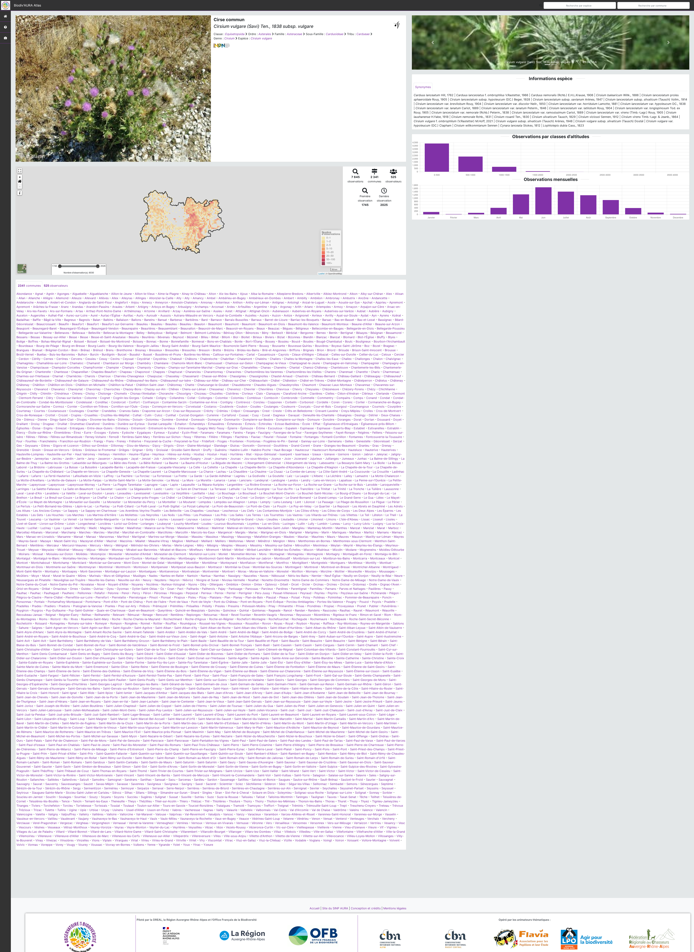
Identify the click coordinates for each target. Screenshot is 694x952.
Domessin (198, 419)
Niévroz (188, 580)
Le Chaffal (100, 497)
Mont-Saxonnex (91, 571)
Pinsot (153, 597)
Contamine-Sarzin (174, 402)
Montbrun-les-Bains (336, 558)
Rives (74, 619)
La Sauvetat (104, 489)
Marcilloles (165, 532)
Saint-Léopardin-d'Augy (50, 719)
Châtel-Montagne (339, 380)
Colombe (221, 398)
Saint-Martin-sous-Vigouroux (140, 727)
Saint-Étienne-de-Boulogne (169, 667)
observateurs (56, 285)
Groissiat (162, 450)
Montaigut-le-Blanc (46, 558)
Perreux (206, 593)
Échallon (180, 424)
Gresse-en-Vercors (56, 450)
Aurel (94, 315)
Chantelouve (339, 367)
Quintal (244, 610)
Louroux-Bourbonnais (229, 523)
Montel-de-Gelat (153, 562)
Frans (110, 441)
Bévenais (164, 337)
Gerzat (397, 441)
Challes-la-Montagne (298, 359)
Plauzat (271, 597)
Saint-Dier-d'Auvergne (100, 658)
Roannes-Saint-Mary (95, 619)
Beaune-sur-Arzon (387, 324)
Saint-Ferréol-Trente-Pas (155, 675)
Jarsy (91, 458)
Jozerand (300, 458)
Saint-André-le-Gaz (132, 636)
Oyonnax (123, 589)
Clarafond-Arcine (295, 393)
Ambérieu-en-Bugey (232, 298)
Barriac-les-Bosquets (305, 320)
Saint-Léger (387, 714)
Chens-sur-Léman (194, 389)
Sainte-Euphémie (67, 662)
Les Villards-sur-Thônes (322, 515)
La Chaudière (238, 471)
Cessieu (90, 359)
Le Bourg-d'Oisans (348, 493)
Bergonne (306, 333)
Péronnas (160, 593)
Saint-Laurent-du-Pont (242, 714)
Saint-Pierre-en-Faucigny (199, 749)
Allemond (62, 298)
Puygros (37, 610)
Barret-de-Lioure (276, 320)
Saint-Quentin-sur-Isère (146, 753)
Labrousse (55, 467)
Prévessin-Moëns (253, 606)
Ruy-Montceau (347, 623)
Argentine (260, 307)
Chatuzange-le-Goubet (213, 385)
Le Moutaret (187, 502)
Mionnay (117, 549)
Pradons (64, 606)
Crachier (93, 411)
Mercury (95, 545)
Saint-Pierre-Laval (260, 749)
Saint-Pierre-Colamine (257, 745)
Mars (19, 536)
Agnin (50, 294)
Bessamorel (394, 333)
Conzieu (259, 402)
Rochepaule (338, 619)
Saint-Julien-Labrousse (45, 710)
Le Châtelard (186, 497)
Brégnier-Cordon (57, 350)
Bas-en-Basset (344, 320)
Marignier (295, 532)
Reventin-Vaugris (265, 615)
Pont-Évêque (274, 602)
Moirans (24, 554)
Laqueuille (188, 484)
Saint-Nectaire (222, 736)
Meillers (220, 541)
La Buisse (71, 467)
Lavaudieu (124, 493)
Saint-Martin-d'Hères (256, 723)
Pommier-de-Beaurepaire (362, 597)
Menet (250, 541)
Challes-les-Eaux (327, 359)
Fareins (238, 432)
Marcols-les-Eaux (203, 532)
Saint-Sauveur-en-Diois (355, 762)
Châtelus (381, 380)
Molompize (98, 554)
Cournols (378, 406)
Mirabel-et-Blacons (173, 549)
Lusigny (378, 523)
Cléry (49, 398)
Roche (116, 619)
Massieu (197, 536)
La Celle (194, 467)
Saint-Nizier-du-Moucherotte (255, 736)
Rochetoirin (24, 623)
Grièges (124, 450)
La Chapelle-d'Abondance (286, 467)
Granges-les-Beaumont (340, 445)
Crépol (235, 411)
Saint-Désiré (144, 654)
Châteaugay (372, 376)
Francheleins (48, 441)
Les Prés (221, 515)
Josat (207, 458)
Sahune (24, 628)
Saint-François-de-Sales (246, 675)
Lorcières (104, 523)
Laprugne (151, 484)
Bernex (321, 333)
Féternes (200, 437)
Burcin (94, 354)
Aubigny (387, 311)
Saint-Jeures (393, 701)
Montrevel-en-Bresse (335, 567)
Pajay (222, 589)
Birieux (257, 337)
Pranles (110, 606)
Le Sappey (71, 510)
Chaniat (294, 367)
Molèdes (81, 554)
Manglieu (298, 528)
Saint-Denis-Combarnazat (49, 654)
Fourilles (31, 441)
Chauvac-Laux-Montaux (335, 385)
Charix (375, 372)
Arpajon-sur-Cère (372, 307)
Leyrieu (163, 519)
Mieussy (77, 549)
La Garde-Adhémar (218, 476)
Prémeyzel (160, 606)
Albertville (313, 294)
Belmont (186, 333)
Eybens (114, 432)
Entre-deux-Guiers (99, 428)
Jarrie (80, 458)
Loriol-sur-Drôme (126, 523)
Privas (300, 606)
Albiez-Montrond (334, 294)
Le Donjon (258, 497)
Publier (373, 606)
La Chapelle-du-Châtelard (45, 471)
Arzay (177, 311)
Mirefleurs (196, 549)
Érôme (260, 428)
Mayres (399, 536)
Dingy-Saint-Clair (62, 419)
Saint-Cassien (282, 645)
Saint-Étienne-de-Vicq (138, 671)
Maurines (318, 536)
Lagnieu (239, 476)
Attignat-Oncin (259, 311)
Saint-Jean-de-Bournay (379, 693)
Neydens (160, 580)
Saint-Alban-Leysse (352, 628)
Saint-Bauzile (290, 641)
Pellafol (100, 593)
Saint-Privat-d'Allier (63, 753)
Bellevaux (78, 333)
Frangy (98, 441)
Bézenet (192, 337)
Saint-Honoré (49, 693)
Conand (371, 398)
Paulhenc (68, 593)
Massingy (227, 536)
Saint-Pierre (231, 745)
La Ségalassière (140, 489)
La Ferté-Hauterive (57, 476)
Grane (317, 445)
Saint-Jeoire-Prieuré (368, 701)
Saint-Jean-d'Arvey (249, 693)
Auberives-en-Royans (306, 311)
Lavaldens (52, 493)
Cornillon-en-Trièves (94, 406)
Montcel (393, 558)
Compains (343, 398)
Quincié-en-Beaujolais (190, 610)
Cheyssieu (312, 389)
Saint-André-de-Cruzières (347, 632)
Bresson (204, 350)
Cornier (72, 406)
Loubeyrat (164, 523)
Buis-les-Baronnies (62, 354)
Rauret (358, 610)
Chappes (159, 372)
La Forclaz (143, 476)
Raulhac (345, 610)
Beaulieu (142, 324)
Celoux (386, 354)
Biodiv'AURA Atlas (27, 5)
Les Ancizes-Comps (47, 510)
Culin (148, 415)
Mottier (340, 571)
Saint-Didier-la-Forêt (379, 654)
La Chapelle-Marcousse (180, 471)
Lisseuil (378, 519)
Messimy (256, 545)
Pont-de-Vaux (178, 602)
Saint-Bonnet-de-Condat (56, 645)
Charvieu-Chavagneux (129, 376)
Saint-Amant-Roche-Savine (103, 632)
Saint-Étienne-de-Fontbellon (285, 667)
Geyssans (31, 445)
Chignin (21, 393)
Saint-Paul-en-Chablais (64, 745)
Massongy (244, 536)
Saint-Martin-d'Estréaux (222, 723)
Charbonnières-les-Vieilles (304, 372)
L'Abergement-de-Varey (300, 463)
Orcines (332, 584)
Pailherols (208, 589)
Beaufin (64, 324)
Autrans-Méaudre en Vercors (193, 315)
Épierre (232, 428)
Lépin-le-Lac (83, 506)
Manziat (368, 528)
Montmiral (106, 567)
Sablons (398, 623)
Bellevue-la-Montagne (118, 333)
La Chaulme (258, 471)
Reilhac (86, 615)
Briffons (294, 350)
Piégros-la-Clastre (28, 597)
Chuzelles (216, 393)
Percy (136, 593)
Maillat (119, 528)
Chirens (77, 393)
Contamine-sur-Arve (203, 402)
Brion (320, 350)
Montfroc (282, 562)
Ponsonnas (23, 602)
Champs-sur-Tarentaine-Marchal (190, 367)
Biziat (281, 337)
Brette (217, 350)
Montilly (371, 562)
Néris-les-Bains (298, 575)
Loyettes (253, 523)
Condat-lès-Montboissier (56, 402)
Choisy (90, 393)
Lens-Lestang (283, 502)
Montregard (293, 567)
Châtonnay (174, 385)
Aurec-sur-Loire (76, 315)
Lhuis (260, 519)
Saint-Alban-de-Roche (215, 628)
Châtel (275, 380)
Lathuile (234, 489)
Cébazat (322, 354)
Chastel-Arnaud (281, 376)
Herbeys (104, 454)
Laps (164, 484)
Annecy (147, 302)
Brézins (229, 350)
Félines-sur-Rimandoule (66, 437)
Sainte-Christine (373, 658)
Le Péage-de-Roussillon (353, 502)
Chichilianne (387, 389)
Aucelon (21, 315)
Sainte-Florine (134, 662)
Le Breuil (36, 497)
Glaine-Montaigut (199, 445)
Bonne (164, 341)
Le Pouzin (279, 506)
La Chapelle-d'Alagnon (322, 467)
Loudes (206, 523)
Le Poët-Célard (123, 506)
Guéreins (221, 450)
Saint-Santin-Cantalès (123, 762)
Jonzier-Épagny (190, 458)
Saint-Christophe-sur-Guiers (114, 649)
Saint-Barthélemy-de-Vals (93, 641)
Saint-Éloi (276, 662)
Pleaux (283, 597)
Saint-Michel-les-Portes (64, 736)
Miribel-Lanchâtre (259, 549)
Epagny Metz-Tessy (211, 428)
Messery (241, 545)
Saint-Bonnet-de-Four (91, 645)
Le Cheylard (206, 497)
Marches (85, 532)
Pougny (351, 602)
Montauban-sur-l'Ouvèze (125, 558)
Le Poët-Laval (146, 506)
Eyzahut (173, 432)
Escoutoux (275, 428)
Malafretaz (134, 528)
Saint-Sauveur (285, 762)
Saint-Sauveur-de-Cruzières (318, 762)
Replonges (193, 615)
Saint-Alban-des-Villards (250, 628)
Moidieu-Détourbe (391, 549)
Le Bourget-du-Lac (377, 493)
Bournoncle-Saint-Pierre (240, 346)
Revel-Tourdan (241, 615)
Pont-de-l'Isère (156, 602)
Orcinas (318, 584)
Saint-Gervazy (152, 688)
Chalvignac (393, 359)
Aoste (331, 302)
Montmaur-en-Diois (29, 567)
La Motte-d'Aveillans (30, 480)
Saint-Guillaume (199, 688)
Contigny (226, 402)
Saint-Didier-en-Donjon (313, 654)
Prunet (361, 606)
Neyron (174, 580)
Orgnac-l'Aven (389, 584)
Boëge (20, 341)
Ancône (363, 298)
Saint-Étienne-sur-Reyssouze (323, 671)
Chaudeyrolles (289, 385)
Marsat (78, 536)
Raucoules (330, 610)
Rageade (274, 610)
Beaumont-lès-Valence (303, 324)
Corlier (360, 402)
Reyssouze (303, 615)
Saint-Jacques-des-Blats (187, 693)
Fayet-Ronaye (345, 432)
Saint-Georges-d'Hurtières (69, 684)
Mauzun (357, 536)
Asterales (264, 34)
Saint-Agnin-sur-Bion (95, 628)
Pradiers (50, 606)
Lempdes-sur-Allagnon (229, 502)
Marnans (383, 532)
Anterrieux (223, 302)
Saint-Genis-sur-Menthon (175, 680)
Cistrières (232, 393)
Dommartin (232, 419)
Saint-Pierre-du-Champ (163, 749)
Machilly (80, 528)
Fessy (187, 437)
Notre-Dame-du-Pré (64, 584)
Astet (228, 311)
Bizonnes (294, 337)
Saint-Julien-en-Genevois (325, 706)
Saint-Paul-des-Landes (295, 740)
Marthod (123, 536)
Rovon (266, 623)
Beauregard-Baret (45, 328)
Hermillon (119, 454)
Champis (128, 367)
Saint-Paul (239, 740)
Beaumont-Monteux (335, 324)
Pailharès (193, 589)
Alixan (399, 294)
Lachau (221, 471)
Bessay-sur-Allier (54, 337)
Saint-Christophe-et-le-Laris (72, 649)
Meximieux (320, 545)
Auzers (264, 315)
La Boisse (394, 463)
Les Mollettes (128, 515)
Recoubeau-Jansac (29, 615)
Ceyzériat (143, 359)
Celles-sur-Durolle (343, 354)
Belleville (94, 333)
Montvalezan (191, 571)
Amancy (198, 298)
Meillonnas (236, 541)
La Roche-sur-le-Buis (349, 484)
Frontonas (253, 441)
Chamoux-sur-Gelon (239, 363)
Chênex (174, 389)
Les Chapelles (194, 510)
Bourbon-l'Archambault (389, 341)
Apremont (396, 302)
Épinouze (246, 428)
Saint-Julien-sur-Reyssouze (194, 710)
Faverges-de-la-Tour (288, 432)
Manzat (355, 528)
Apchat (367, 302)
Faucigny (264, 432)
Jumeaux (348, 458)
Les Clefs (247, 510)
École (306, 424)
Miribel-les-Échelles (287, 549)
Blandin (308, 337)
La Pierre (104, 484)
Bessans (21, 337)
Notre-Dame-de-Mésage (349, 580)
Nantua (206, 575)
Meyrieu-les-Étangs (369, 545)
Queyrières (165, 610)
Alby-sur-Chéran (372, 294)
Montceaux (377, 558)
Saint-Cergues (324, 645)
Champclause (39, 367)
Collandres (177, 398)
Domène (167, 419)
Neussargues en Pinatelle (33, 580)
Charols (90, 376)
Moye (35, 575)
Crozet (63, 415)
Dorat (357, 419)
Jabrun (368, 454)
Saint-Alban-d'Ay (185, 628)
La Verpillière (180, 493)
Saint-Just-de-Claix (389, 710)
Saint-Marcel (119, 719)
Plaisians (215, 597)
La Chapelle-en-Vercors (83, 471)
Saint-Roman (51, 762)
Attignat (240, 311)
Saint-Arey (308, 636)
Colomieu (237, 398)
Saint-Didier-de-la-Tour (279, 654)
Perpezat (192, 593)
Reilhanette (102, 615)
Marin (325, 532)
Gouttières (281, 445)
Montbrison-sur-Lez (306, 558)
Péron (147, 593)
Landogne (278, 480)
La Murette (203, 480)
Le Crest (242, 497)
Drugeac (48, 424)
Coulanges (271, 406)
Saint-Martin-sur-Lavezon (180, 727)
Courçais (304, 406)
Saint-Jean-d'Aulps (278, 693)
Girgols (169, 445)
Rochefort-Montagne (251, 619)
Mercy (108, 545)
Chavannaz (362, 385)
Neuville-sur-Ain (129, 580)
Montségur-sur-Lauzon (120, 571)
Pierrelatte (119, 597)
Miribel (226, 549)
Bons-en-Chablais (219, 341)
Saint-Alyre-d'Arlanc (30, 632)
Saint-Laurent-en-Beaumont (280, 714)
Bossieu (283, 341)
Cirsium (229, 38)
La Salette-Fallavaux (46, 489)
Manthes (341, 528)
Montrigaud (391, 567)
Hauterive (371, 450)
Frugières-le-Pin (274, 441)
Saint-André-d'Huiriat (382, 632)
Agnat (39, 294)
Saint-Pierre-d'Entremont (127, 749)
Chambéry (144, 363)
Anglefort (121, 302)
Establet (359, 428)
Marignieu (311, 532)
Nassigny (234, 575)
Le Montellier (167, 502)
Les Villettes (349, 515)
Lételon (377, 515)
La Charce (206, 471)
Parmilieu (316, 589)
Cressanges (251, 411)
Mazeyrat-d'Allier (91, 541)
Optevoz (271, 584)
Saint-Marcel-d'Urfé (181, 719)
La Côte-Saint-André (333, 471)
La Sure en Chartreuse (192, 489)
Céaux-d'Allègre (303, 354)
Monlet (223, 554)
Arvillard (164, 311)
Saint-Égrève (219, 662)
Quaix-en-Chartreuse (111, 610)
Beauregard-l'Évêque (74, 328)
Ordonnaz (359, 584)
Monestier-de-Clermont (170, 554)
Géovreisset (382, 441)
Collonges (205, 398)
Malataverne (185, 528)
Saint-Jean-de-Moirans (174, 697)
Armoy (338, 307)
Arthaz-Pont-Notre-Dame (103, 311)
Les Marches (75, 515)
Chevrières (265, 389)
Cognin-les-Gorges (126, 398)
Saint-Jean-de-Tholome (368, 697)
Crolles (368, 411)
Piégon (394, 593)
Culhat (137, 415)
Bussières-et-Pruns (168, 354)
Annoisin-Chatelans (184, 302)
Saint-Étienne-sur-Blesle (240, 671)
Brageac (389, 346)
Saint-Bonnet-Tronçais (237, 645)
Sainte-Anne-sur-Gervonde (290, 658)
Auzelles (250, 315)
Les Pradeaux (203, 515)
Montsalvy (52, 571)
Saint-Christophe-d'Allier (33, 649)
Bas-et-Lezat (366, 320)
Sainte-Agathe (238, 658)
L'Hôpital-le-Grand (240, 519)
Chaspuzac (154, 376)
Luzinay (45, 528)
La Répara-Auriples (211, 484)
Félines (30, 437)
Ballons (136, 320)
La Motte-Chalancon (385, 476)
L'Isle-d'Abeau (348, 519)
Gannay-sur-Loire (313, 441)
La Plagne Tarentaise (127, 484)
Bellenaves (62, 333)
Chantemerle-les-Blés (365, 367)
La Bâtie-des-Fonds (123, 463)
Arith (298, 307)
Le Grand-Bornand (298, 497)
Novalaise (87, 584)
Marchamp (68, 532)
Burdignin (108, 354)
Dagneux (279, 415)
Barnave (216, 320)
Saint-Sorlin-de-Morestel (197, 766)
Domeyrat (214, 419)
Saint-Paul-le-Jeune (96, 745)
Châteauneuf (392, 376)
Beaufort (78, 324)
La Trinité (339, 489)
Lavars (109, 493)
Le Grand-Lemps (325, 497)
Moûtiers (22, 575)
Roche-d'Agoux (195, 619)
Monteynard (228, 562)
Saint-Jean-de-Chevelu (32, 697)
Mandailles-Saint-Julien (273, 528)
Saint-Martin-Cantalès (331, 719)
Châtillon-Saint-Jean (150, 385)
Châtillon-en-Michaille (90, 385)
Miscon (308, 549)
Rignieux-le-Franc (345, 615)
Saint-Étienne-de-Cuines (246, 667)
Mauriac (303, 536)
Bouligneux (363, 341)
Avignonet (302, 315)
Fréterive (135, 441)
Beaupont (22, 328)
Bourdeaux (26, 346)
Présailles (192, 606)
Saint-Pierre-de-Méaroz (55, 749)
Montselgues (147, 571)
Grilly (149, 450)
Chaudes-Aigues (265, 385)
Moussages (387, 571)
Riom (387, 615)
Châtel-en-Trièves (312, 380)
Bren (74, 350)
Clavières (316, 393)
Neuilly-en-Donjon (356, 575)
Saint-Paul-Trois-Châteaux (202, 745)
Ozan (170, 589)
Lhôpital (219, 519)
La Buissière (89, 467)
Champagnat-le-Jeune (304, 363)
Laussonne (391, 489)
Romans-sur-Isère (80, 623)
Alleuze (77, 298)
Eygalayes (144, 432)
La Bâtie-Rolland (150, 463)
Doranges (344, 419)
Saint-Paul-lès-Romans (165, 745)
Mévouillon (302, 545)
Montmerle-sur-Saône (61, 567)
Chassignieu (238, 376)
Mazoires (126, 541)
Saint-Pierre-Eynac (232, 749)
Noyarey (137, 584)
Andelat (42, 302)
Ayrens (384, 315)
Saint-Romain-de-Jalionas (265, 758)
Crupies (76, 415)
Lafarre (23, 476)
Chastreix (302, 376)
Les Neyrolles (150, 515)
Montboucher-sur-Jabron (254, 558)
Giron (180, 445)
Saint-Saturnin (184, 762)
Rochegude (299, 619)
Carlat (251, 354)
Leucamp (35, 519)
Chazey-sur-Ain (155, 389)
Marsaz (91, 536)
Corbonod (307, 402)
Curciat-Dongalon (191, 415)
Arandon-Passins (97, 307)
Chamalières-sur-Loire (52, 363)
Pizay (203, 597)
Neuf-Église (332, 575)
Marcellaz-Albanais (29, 532)
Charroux (104, 376)
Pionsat (166, 597)
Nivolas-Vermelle (233, 580)
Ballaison (122, 320)
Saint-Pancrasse (178, 740)
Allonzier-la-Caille (161, 298)
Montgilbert (300, 562)
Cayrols (283, 354)
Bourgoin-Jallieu (148, 346)
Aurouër (151, 315)
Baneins (149, 320)
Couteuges (76, 411)
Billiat (215, 337)
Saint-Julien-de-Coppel (155, 706)
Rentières (177, 615)
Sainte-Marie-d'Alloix (379, 662)
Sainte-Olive (119, 667)
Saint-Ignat (69, 693)
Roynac (315, 623)
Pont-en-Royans (252, 602)
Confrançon (151, 402)
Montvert (228, 571)
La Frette (180, 476)
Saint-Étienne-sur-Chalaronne (280, 671)
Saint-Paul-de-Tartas (328, 740)
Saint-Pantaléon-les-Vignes (210, 740)
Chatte (189, 385)
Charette (362, 372)
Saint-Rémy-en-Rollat (82, 758)
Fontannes (356, 437)
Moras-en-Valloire (261, 571)
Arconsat (217, 307)
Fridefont (208, 441)
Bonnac (151, 341)
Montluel (385, 562)
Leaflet (321, 273)
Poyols (376, 602)
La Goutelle (276, 476)
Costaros (210, 406)
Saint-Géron (383, 684)
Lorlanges (147, 523)
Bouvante (278, 346)
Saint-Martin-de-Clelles (43, 723)
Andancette (379, 298)
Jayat (134, 458)
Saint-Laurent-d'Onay (209, 714)
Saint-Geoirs (275, 680)
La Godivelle (256, 476)
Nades (153, 575)
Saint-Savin (63, 766)
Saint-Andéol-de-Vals (192, 632)
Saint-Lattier (161, 714)
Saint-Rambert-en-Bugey (297, 753)
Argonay (286, 307)
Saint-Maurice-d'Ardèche (283, 727)
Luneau (335, 523)
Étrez (77, 432)
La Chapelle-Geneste (116, 471)
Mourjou (370, 571)
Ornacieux (60, 589)
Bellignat (171, 333)
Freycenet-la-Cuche (157, 441)
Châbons (191, 359)
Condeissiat (84, 402)
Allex (115, 298)
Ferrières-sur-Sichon (167, 437)
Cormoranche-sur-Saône (33, 406)
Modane (351, 549)
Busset (147, 354)
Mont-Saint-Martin (29, 571)
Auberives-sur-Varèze (339, 311)
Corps (145, 406)
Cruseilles (91, 415)
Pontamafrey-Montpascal (65, 602)
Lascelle (121, 489)
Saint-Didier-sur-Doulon (66, 658)
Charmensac (391, 372)
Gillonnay (117, 445)
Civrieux (247, 393)
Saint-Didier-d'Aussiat (171, 654)
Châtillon (39, 385)
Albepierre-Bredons (290, 294)
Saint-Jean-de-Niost (236, 697)
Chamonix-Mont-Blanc (187, 363)
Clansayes (273, 393)
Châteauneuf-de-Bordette (34, 380)
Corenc (348, 402)
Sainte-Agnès (260, 658)
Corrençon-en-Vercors (167, 406)
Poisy (306, 597)
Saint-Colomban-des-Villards (315, 649)
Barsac (326, 320)
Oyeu (110, 589)
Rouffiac (171, 623)
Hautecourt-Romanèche (328, 450)
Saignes (37, 628)
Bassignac (385, 320)
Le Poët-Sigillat (169, 506)
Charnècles (74, 376)
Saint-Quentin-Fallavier (111, 753)
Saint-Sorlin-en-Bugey (266, 766)
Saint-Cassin (303, 645)
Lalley (348, 476)
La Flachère (124, 476)
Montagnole (315, 554)
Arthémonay (132, 311)
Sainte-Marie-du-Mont (67, 667)
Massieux (212, 536)
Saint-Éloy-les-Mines (328, 662)
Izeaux (316, 454)
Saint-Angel (198, 636)
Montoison (141, 567)
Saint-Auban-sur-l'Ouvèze (336, 636)
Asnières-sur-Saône (197, 311)
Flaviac (256, 437)
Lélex (380, 497)
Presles (220, 606)
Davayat (294, 415)
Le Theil (390, 515)
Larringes (22, 489)
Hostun (212, 454)
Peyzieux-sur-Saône (354, 593)
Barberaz (176, 320)
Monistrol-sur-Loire (202, 554)
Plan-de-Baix (254, 597)
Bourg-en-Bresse (73, 346)
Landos (293, 480)
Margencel (225, 532)
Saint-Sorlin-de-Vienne (232, 766)
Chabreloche (208, 359)
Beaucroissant (46, 324)
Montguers (338, 562)
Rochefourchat (279, 619)
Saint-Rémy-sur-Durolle (116, 758)
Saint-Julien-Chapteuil (121, 706)
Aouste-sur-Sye (349, 302)
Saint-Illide (87, 693)
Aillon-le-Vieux (145, 294)
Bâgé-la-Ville (52, 320)
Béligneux (302, 328)
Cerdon (24, 359)
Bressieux (155, 350)
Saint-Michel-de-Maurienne (326, 732)
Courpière (394, 406)
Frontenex (237, 441)
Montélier (192, 562)
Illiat (249, 454)
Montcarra (360, 558)
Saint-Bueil (262, 645)
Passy (388, 589)
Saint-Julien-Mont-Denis (119, 710)
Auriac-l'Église (110, 315)
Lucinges (289, 523)
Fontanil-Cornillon (334, 437)
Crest (266, 411)
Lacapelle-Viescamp (172, 467)
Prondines (314, 606)
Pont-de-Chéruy (132, 602)
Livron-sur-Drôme (52, 523)
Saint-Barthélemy (61, 641)
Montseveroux (169, 571)
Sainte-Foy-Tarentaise (193, 662)
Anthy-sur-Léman (257, 302)
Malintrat (218, 528)
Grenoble (22, 450)
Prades (36, 606)
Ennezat (61, 428)
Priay (272, 606)
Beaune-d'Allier (362, 324)
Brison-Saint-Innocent (367, 350)
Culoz (158, 415)
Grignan (137, 450)
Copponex (275, 402)
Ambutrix (349, 298)
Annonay (207, 302)
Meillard (206, 541)
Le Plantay (102, 506)
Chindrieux (61, 393)
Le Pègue (378, 502)
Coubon (241, 406)
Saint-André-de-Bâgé (244, 632)
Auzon (276, 315)
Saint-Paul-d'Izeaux (32, 745)
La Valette (69, 493)
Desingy (360, 415)
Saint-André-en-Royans (32, 636)
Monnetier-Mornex (243, 554)
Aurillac (128, 315)
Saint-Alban (163, 628)
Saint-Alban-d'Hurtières (286, 628)
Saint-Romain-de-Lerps (302, 758)
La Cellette (210, 467)
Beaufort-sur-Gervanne (117, 324)
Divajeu (82, 419)
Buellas (41, 354)
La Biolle (379, 463)
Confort (134, 402)
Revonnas (286, 615)
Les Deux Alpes (363, 510)
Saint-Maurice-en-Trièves (94, 732)
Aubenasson (280, 311)
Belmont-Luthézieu (207, 333)
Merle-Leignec (184, 545)
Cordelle (322, 402)
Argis (273, 307)
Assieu (217, 311)
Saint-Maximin (194, 732)
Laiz (289, 476)
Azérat (396, 315)
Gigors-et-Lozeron (66, 445)
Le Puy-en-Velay (300, 506)
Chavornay (93, 389)
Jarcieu (57, 458)
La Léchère (333, 476)
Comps (358, 398)
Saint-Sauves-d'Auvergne (256, 762)
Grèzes (77, 450)
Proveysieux (345, 606)
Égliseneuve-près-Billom (377, 424)
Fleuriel (268, 437)
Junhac (362, 458)
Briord (331, 350)
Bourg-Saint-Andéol (175, 346)
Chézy (371, 389)
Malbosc (203, 528)
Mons (263, 554)
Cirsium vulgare (261, 38)
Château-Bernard (323, 376)
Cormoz (58, 406)
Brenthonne (124, 350)
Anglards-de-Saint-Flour (95, 302)
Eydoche (128, 432)
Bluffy (381, 337)
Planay (237, 597)
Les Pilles (184, 515)
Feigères (363, 432)
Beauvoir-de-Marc (210, 328)
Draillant (22, 424)
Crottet (50, 415)
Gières (45, 445)
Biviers (269, 337)
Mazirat (111, 541)
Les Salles (236, 515)
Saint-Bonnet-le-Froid (165, 645)
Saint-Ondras (380, 736)
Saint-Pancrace (153, 740)
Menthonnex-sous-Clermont (352, 541)
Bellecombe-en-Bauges (328, 328)
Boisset (79, 341)
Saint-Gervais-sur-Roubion (121, 688)
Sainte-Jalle (240, 662)
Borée (239, 341)
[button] (19, 181)
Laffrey (109, 476)
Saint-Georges (297, 680)
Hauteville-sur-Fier (59, 454)
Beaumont (215, 324)
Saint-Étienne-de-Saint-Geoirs (364, 667)
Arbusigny (185, 307)
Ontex (258, 584)
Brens (109, 350)
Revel (224, 615)
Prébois (144, 606)
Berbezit (277, 333)
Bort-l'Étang (254, 341)
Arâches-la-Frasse (45, 307)
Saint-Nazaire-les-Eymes (193, 736)
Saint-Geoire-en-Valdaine (247, 680)
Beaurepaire (130, 328)
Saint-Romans (72, 762)
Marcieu (99, 532)
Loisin (71, 523)
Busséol (135, 354)
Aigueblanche (99, 294)
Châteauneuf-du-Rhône (107, 380)
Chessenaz (216, 389)
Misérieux (322, 549)
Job (156, 458)
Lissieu (390, 519)
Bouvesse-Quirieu (300, 346)
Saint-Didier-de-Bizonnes (206, 654)
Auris (139, 315)
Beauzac (274, 328)
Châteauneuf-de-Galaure (72, 380)
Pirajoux (179, 597)
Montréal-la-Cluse (237, 567)
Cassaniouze (266, 354)
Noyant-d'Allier (118, 584)
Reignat (51, 615)
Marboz (393, 528)
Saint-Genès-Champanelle (372, 675)
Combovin (271, 398)
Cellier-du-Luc (368, 354)
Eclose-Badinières (287, 424)
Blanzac (321, 337)
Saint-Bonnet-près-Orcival (201, 645)
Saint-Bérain (378, 641)
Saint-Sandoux (95, 762)
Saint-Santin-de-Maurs (156, 762)
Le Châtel (168, 497)
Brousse (390, 350)
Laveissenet (142, 493)
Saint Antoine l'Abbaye (246, 636)
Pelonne (113, 593)
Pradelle (389, 602)
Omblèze (232, 584)
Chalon (378, 359)
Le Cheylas (225, 497)
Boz (367, 346)
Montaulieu (167, 558)
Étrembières (62, 432)
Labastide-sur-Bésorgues (89, 463)
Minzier (104, 549)
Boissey (138, 341)
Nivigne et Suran (207, 580)
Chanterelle (43, 372)
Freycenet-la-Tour (186, 441)
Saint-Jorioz (24, 706)
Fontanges (312, 437)
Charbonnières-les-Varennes (263, 372)
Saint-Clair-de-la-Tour (151, 649)
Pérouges (176, 593)
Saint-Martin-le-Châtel (31, 727)
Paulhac (21, 593)
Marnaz (397, 532)
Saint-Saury (228, 762)
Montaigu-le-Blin (386, 554)
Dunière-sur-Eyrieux (131, 424)
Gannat (293, 441)
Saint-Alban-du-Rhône (320, 628)
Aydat (365, 315)
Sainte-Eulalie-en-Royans (36, 662)
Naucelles (250, 575)
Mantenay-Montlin (320, 528)
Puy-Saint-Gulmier (81, 610)
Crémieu (222, 411)
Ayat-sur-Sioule (347, 315)
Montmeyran (87, 567)
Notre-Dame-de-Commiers (310, 580)
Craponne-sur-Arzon (156, 411)
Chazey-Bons (132, 389)
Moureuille (355, 571)
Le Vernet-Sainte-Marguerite (99, 519)
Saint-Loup (77, 719)
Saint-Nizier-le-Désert (330, 736)
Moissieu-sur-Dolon (59, 554)
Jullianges (332, 458)
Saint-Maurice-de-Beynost (321, 727)
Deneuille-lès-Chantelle (318, 415)
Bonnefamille (180, 341)
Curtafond (229, 415)
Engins (48, 428)
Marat (381, 528)
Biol (235, 337)
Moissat (38, 554)
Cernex (48, 359)
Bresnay (140, 350)
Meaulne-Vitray (158, 541)
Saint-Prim (40, 753)
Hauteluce (355, 450)
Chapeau (126, 372)
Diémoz (29, 419)
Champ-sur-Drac (226, 367)
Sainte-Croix (395, 658)
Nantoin (192, 575)
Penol (125, 593)
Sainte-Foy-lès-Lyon (161, 662)
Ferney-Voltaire (95, 437)
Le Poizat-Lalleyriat (196, 506)
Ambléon (316, 298)
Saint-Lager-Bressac (136, 714)
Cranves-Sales (129, 411)
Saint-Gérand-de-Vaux (176, 684)
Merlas (166, 545)
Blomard (349, 337)
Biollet (245, 337)
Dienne (42, 419)
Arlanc (308, 307)
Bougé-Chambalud (329, 341)
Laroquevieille (389, 484)
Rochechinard (172, 619)
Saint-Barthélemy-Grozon (131, 641)
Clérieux (367, 393)
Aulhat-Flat (55, 315)
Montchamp (61, 562)
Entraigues (77, 428)
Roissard (41, 623)
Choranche (166, 393)
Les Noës (168, 515)
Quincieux (229, 610)
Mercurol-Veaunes (74, 545)
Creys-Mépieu (350, 411)
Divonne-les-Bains (102, 419)
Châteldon (290, 380)
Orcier (306, 584)
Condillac (101, 402)
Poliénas (319, 597)
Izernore (343, 454)
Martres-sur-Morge (161, 536)
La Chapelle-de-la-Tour (357, 467)
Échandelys (197, 424)
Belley (140, 333)
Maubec (289, 536)
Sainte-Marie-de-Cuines (32, 667)
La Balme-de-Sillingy (384, 458)
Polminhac (335, 597)
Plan (227, 597)
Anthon (238, 302)
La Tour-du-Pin (283, 489)
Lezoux (206, 519)
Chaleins (261, 359)
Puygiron (22, 610)
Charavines (233, 372)
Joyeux (276, 458)
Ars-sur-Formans (61, 311)
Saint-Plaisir (284, 749)
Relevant (119, 615)
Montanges (98, 558)
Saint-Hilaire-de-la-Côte (341, 688)
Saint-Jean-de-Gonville (67, 697)
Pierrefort (102, 597)
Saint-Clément (245, 649)
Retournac (211, 615)
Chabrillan (227, 359)
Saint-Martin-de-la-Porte (153, 723)
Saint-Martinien (386, 723)
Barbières (191, 320)
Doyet (397, 419)
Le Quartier (322, 506)
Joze (287, 458)
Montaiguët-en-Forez (357, 554)
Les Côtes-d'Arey (307, 510)
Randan (300, 610)
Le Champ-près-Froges (143, 497)
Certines (62, 359)
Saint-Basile (198, 641)
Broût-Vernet (25, 354)
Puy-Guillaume (56, 610)
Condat (385, 398)
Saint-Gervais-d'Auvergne (47, 688)
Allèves (104, 298)
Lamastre (361, 476)
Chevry (297, 389)
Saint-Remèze (327, 753)
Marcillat (113, 532)
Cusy (255, 415)
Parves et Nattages (352, 589)
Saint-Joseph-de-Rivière (53, 706)
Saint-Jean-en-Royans (85, 701)
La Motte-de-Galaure (61, 480)
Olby (203, 584)
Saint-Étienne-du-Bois (172, 671)
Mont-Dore (131, 562)
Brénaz (85, 350)
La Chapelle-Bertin (253, 467)
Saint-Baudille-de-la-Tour (227, 641)
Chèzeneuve (330, 389)
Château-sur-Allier (206, 380)
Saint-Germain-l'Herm (281, 684)
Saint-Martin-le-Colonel (66, 727)
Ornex (74, 589)
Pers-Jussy (262, 593)
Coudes (255, 406)
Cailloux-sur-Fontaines (228, 354)
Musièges (139, 575)
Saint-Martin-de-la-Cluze (116, 723)
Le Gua (368, 497)
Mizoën (337, 549)
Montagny (333, 554)
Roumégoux (188, 623)
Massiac (183, 536)
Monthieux (355, 562)
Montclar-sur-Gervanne (105, 562)
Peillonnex (84, 593)
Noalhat (253, 580)
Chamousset (213, 363)
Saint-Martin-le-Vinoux (101, 727)
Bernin (333, 333)
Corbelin (291, 402)
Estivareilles (376, 428)
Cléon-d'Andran (348, 393)
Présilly (207, 606)
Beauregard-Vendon (105, 328)
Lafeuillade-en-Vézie (87, 476)
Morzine (326, 571)
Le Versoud (129, 519)
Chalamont (244, 359)
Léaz (211, 493)
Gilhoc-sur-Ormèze (95, 445)
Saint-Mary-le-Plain (249, 727)
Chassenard (191, 376)
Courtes (39, 411)
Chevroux (282, 389)
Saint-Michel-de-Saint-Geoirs (368, 732)
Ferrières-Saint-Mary (136, 437)
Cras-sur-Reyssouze (187, 411)
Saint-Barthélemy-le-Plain (169, 641)
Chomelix (120, 393)
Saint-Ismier (124, 693)
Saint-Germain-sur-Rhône (354, 684)
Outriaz (99, 589)
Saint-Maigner (97, 719)
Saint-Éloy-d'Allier (298, 662)
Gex (19, 445)
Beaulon (199, 324)
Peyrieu (319, 593)
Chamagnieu (24, 363)
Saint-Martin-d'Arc (361, 719)
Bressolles (172, 350)
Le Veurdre (147, 519)
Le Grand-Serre (350, 497)
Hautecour (302, 450)
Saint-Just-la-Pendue (30, 714)
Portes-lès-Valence (330, 602)
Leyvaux (192, 519)
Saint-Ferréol (91, 675)
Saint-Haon (220, 688)
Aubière (374, 311)
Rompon (116, 623)
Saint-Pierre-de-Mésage (90, 749)
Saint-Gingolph (175, 688)
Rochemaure (318, 619)
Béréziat (291, 333)
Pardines (282, 589)
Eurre (87, 432)
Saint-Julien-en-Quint (360, 706)
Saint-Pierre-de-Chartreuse (365, 745)
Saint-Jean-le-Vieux (210, 701)
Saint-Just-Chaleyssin (329, 710)
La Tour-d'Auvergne (256, 489)
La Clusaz (276, 471)
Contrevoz (243, 402)
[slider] (60, 266)
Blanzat (335, 337)
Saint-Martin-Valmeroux (217, 727)
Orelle (373, 584)
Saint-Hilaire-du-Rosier (377, 688)
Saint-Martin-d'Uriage (322, 723)
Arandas (77, 307)
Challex (347, 359)
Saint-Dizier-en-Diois (151, 658)
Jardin (69, 458)
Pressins (233, 606)
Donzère (328, 419)
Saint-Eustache (26, 675)
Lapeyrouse (38, 484)
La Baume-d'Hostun (194, 463)
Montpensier (159, 567)
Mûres (82, 575)
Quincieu (214, 610)
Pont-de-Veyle (201, 602)
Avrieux (317, 315)
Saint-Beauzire (312, 641)
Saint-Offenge (358, 736)
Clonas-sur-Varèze (68, 398)
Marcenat (52, 532)
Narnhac (219, 575)
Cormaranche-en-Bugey (384, 402)
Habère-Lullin (239, 450)
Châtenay (396, 380)
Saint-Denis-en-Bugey (85, 654)
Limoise (302, 519)
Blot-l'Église (366, 337)
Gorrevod (264, 445)
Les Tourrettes (274, 515)
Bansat (162, 320)
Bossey (270, 341)
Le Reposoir (341, 506)
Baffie (37, 320)
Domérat (182, 419)
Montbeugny (187, 558)
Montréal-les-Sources (267, 567)
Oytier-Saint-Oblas (144, 589)
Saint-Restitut (144, 758)
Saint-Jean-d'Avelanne (309, 693)
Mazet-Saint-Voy (65, 541)
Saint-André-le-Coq (102, 636)
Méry (200, 545)
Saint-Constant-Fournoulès (357, 649)
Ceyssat (128, 359)
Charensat (346, 372)
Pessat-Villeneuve (285, 593)
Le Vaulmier (52, 519)
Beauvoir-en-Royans (240, 328)
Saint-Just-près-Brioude (64, 714)
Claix (259, 393)
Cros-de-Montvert (388, 411)
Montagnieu (296, 554)
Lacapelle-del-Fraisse (140, 467)
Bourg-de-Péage (47, 346)
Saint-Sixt (140, 766)
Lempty (265, 502)
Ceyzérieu (160, 359)
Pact (180, 589)
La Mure (187, 480)
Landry (305, 480)
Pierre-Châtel (53, 597)
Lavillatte (198, 493)
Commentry (325, 398)
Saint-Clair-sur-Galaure (216, 649)
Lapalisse (345, 480)
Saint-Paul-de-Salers (263, 740)
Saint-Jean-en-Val (116, 701)
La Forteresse (162, 476)
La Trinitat (323, 489)
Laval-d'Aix (34, 493)
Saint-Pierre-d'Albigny (290, 745)
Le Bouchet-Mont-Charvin (277, 493)
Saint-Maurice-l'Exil (127, 732)
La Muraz (173, 480)
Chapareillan (79, 372)
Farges (250, 432)
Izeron (356, 454)
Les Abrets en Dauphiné (368, 506)
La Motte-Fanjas (90, 480)
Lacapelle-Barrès (111, 467)
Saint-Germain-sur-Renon (316, 684)
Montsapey (69, 571)
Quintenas (258, 610)
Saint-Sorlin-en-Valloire (300, 766)
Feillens (377, 432)
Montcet (22, 562)
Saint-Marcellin (281, 719)
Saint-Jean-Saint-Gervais (244, 701)
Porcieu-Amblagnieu (300, 602)
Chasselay (172, 376)
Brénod (98, 350)
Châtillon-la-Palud (120, 385)
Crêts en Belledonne (298, 411)
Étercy (20, 432)
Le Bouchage (226, 493)
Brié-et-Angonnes (274, 350)
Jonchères (169, 458)
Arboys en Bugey (163, 307)
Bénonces (252, 333)
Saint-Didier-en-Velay (347, 654)
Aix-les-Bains (228, 294)
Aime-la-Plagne (168, 294)
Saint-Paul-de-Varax (359, 740)
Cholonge (104, 393)
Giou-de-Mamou (138, 445)
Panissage (235, 589)
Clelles (329, 393)
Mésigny (212, 545)
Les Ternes (253, 515)
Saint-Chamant (367, 645)
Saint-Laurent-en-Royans (319, 714)
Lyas (57, 528)
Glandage (220, 445)
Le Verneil (70, 519)
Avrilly (329, 315)
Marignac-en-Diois (273, 532)
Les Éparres (385, 510)
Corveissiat (193, 406)
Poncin (386, 597)
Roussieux (235, 623)
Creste (277, 411)
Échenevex (234, 424)
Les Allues (23, 510)
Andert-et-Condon (63, 302)
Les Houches (55, 515)
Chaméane (161, 363)
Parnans (330, 589)
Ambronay (332, 298)
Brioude (344, 350)
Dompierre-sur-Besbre (258, 419)
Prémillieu (176, 606)
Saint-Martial (304, 719)
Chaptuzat (175, 372)
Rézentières (322, 615)
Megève (177, 541)
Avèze (288, 315)
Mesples (227, 545)
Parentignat (299, 589)
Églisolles (22, 428)
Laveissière (161, 493)
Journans (221, 458)
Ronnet (145, 623)
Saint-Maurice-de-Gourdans (361, 727)
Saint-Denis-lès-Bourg (118, 654)
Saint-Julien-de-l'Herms (190, 706)
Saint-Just (287, 710)
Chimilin (45, 393)
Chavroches (112, 389)
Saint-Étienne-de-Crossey (209, 667)
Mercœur (53, 545)
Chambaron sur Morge (118, 363)
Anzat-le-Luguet (313, 302)
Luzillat (32, 528)
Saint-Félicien (71, 675)
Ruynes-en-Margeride (375, 623)
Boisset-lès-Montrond (115, 341)
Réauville (388, 610)
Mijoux (91, 549)
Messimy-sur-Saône (278, 545)
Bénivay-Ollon (233, 333)
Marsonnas (106, 536)
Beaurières (148, 328)
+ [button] (20, 177)
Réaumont (372, 610)
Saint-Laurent (182, 714)
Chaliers (275, 359)
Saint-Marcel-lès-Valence (251, 719)
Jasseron (104, 458)
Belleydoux (155, 333)
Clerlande (382, 393)
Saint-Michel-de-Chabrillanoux (284, 732)
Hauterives (388, 450)
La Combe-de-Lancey (301, 471)
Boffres (33, 341)
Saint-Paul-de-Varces (390, 740)
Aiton (212, 294)
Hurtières (236, 454)
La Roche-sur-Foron (287, 484)
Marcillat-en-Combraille (138, 532)
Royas (278, 623)
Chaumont (309, 385)
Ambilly (302, 298)
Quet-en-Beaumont (141, 610)
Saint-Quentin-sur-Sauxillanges (186, 753)
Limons (331, 519)
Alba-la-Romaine (262, 294)
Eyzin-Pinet (190, 432)
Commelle (307, 398)
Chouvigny (184, 393)
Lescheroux (230, 510)
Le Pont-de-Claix (258, 506)
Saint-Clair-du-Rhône (183, 649)
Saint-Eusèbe (391, 671)
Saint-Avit (23, 641)
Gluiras (234, 445)
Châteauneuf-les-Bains (142, 380)
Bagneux (70, 320)
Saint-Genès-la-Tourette (62, 680)
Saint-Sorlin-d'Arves (163, 766)
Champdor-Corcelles (66, 367)
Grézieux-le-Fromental (100, 450)
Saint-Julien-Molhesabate (82, 710)
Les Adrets (395, 506)
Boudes (308, 341)
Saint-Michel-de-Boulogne (242, 732)
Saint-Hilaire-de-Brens (307, 688)
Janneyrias (41, 458)
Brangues (22, 350)
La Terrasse (218, 489)
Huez (223, 454)
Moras (242, 571)
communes (29, 285)
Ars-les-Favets (37, 311)
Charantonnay (213, 372)
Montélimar (209, 562)
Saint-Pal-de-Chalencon (61, 740)
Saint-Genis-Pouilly (142, 680)
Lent (298, 502)
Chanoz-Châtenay (315, 367)
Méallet (140, 541)
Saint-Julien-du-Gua (259, 706)
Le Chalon (117, 497)
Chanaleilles (249, 367)
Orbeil (284, 584)
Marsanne (64, 536)
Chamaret (93, 363)
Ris (66, 619)
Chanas (266, 367)
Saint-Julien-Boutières (88, 706)
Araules (117, 307)
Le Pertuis (23, 506)
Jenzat (146, 458)
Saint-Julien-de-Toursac (226, 706)
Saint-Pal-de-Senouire (125, 740)
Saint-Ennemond (96, 667)
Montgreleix (319, 562)
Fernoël (114, 437)
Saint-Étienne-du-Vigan (205, 671)
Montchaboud (40, 562)
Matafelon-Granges (267, 536)
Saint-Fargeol (49, 675)
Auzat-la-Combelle (229, 315)
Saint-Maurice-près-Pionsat (162, 732)
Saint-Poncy (303, 749)
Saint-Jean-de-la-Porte (102, 697)
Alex (389, 294)
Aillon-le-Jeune (121, 294)
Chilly (33, 393)
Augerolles (38, 315)
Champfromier (93, 367)
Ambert (289, 298)
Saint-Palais (34, 740)
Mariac (253, 532)
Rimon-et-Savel (370, 615)
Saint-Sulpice (328, 766)
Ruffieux (328, 623)
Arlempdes (323, 307)
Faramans (207, 432)
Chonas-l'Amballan (143, 393)
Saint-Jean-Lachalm (144, 701)
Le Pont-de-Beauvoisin (227, 506)
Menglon (279, 541)
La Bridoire (37, 467)
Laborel (21, 467)
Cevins (115, 359)
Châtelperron (363, 380)
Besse (73, 337)
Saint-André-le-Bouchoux (69, 636)
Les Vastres (295, 515)
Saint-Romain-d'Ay (232, 758)
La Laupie (302, 476)
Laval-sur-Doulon (90, 493)
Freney (121, 441)
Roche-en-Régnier (221, 619)
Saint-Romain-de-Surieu (337, 758)
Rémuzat (134, 615)
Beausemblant (167, 328)
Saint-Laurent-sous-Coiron (357, 714)
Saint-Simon (122, 766)
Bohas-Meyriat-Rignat (56, 341)
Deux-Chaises (390, 415)
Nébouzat (278, 575)
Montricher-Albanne (366, 567)
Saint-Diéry (126, 658)
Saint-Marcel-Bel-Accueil (148, 719)
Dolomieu (152, 419)
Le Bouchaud (247, 493)
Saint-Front (313, 675)
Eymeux (159, 432)
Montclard (79, 562)
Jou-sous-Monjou (256, 458)
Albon (353, 294)
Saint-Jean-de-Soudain (333, 697)
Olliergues (216, 584)
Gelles (349, 441)
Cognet (105, 398)
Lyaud (67, 528)
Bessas (35, 337)
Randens (314, 610)
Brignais (308, 350)
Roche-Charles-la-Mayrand (141, 619)
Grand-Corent (300, 445)
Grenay (386, 445)
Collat (191, 398)
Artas (79, 311)
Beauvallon (188, 328)
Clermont (398, 393)
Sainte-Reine (139, 667)
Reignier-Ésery (69, 615)
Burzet (122, 354)
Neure (398, 575)
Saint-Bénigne (357, 641)
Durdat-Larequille (160, 424)
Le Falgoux (275, 497)
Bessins (134, 337)
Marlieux (355, 532)
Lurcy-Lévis (362, 523)
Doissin (138, 419)
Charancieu (193, 372)
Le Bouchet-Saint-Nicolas (315, 493)
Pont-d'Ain (111, 602)
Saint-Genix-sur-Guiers (211, 680)
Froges (222, 441)
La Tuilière (374, 489)
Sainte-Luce (353, 662)
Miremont (212, 549)
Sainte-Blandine (322, 658)
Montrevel (311, 567)
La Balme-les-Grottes (54, 463)
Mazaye (45, 541)
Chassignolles (258, 376)
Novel (101, 584)
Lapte (174, 484)
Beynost (178, 337)
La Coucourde (360, 471)
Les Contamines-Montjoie (274, 510)
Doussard (383, 419)
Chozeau (200, 393)
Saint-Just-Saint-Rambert (101, 714)
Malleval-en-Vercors (240, 528)
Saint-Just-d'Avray (360, 710)
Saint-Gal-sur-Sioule (338, 675)
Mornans (312, 571)
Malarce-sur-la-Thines (159, 528)
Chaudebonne (241, 385)
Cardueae (363, 34)
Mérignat (122, 545)
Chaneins (280, 367)
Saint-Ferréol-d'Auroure (120, 675)
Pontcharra (92, 602)
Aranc (65, 307)
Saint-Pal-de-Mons (93, 740)
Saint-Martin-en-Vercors (356, 723)
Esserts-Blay (342, 428)
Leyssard (177, 519)
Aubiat (361, 311)
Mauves (343, 536)
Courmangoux (359, 406)
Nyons (192, 584)
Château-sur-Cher (234, 380)
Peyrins (333, 593)
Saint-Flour (201, 675)
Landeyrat (261, 480)
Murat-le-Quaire (64, 575)
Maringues (339, 532)
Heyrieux (158, 454)
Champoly (144, 367)
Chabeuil (176, 359)
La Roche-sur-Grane (317, 484)
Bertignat (346, 333)
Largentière (235, 484)
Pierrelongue (137, 597)
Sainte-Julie (259, 662)
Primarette (286, 606)
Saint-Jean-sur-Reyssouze (283, 701)
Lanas (232, 480)
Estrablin (393, 428)
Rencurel (162, 615)
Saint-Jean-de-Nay (206, 697)
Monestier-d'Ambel (138, 554)
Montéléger (175, 562)
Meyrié (348, 545)
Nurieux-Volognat (173, 584)
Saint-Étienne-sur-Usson (362, 671)
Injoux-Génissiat (266, 454)
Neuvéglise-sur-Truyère (69, 580)
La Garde (196, 476)
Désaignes (344, 415)
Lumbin (322, 523)
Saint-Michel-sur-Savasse (100, 736)
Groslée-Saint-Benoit (185, 450)
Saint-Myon (129, 736)
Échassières (216, 424)
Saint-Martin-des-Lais (188, 723)
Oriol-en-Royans (27, 589)
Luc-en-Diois (271, 523)
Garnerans (335, 441)
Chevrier (249, 389)
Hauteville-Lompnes (30, 454)
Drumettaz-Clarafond (85, 424)
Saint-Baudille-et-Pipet (262, 641)
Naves (264, 575)
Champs (159, 367)
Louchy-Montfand (186, 523)
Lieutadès (287, 519)
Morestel (283, 571)
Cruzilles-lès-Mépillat (115, 415)
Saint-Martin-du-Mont (289, 723)
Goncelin (248, 445)
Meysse (33, 549)
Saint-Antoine (218, 636)
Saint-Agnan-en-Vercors (61, 628)
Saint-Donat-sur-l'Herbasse (206, 658)
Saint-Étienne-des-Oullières (101, 671)
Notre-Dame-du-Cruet (31, 584)
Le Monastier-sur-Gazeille (82, 502)
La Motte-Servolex (151, 480)
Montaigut (23, 558)
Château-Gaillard (349, 376)
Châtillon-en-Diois (60, 385)
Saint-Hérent (240, 688)
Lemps (252, 502)
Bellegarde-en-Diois (360, 328)
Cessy (103, 359)
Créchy (208, 411)
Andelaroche (25, 302)
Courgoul (340, 406)
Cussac (244, 415)
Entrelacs (121, 428)
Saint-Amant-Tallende (139, 632)
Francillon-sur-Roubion (75, 441)
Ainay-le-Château (194, 294)
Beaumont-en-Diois (272, 324)
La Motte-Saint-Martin (119, 480)
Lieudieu (272, 519)
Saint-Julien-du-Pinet (290, 706)
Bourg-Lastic (97, 346)
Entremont (138, 428)
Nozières (152, 584)
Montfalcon (248, 562)
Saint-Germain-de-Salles (247, 684)
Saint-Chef (388, 645)
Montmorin (123, 567)
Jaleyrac (382, 454)
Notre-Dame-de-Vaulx (384, 580)
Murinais (95, 575)
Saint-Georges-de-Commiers (330, 680)
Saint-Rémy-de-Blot (353, 753)
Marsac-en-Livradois (40, 536)
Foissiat (282, 437)
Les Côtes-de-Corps (336, 510)
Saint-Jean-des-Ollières (298, 697)
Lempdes (205, 502)
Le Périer (394, 502)
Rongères (131, 623)
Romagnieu (57, 623)
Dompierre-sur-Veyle (290, 419)
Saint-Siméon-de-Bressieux (92, 766)
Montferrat (266, 562)
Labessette (326, 463)
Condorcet (118, 402)
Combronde (289, 398)
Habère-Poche (261, 450)
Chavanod (41, 389)
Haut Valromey (85, 454)
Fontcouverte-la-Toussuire (384, 437)
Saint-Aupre (365, 636)
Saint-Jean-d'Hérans (53, 701)
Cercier (399, 354)
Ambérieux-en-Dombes (265, 298)
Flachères (241, 437)
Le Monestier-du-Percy (139, 502)
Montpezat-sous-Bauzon (188, 567)
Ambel (211, 298)
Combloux (254, 398)
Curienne (213, 415)
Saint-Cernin (345, 645)
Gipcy (156, 445)
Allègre (48, 298)
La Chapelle (229, 467)
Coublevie (226, 406)
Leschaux (213, 510)
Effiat (316, 424)
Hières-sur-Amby (179, 454)
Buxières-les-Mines (197, 354)
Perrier (231, 593)
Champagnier (370, 363)
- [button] (20, 186)
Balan (96, 320)
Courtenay (23, 411)
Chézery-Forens (353, 389)
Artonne (149, 311)
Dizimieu (124, 419)
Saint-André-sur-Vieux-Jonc (168, 636)
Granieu (364, 445)
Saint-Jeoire (343, 701)
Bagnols (84, 320)
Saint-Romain (166, 758)
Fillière (213, 437)
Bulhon (82, 354)
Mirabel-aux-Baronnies (141, 549)
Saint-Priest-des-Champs (367, 749)
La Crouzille (381, 471)
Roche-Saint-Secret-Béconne (369, 619)
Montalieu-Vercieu (75, 558)
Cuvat (266, 415)
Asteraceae (294, 34)
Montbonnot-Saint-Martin (216, 558)
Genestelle (363, 441)
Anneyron (161, 302)
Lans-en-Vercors (325, 480)
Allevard (90, 298)
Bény (265, 333)
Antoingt (293, 302)
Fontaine (295, 437)
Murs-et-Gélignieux (117, 575)
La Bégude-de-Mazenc (226, 463)
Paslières (375, 589)
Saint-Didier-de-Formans (243, 654)
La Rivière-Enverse (258, 484)
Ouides (86, 589)
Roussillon (252, 623)
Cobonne (90, 398)
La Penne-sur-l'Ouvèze (370, 480)
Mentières (37, 545)
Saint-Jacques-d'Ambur (151, 693)
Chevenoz (234, 389)
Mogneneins (368, 549)
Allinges (140, 298)
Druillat (62, 424)
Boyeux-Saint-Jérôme (346, 346)
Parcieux (267, 589)
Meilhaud (192, 541)
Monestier (115, 554)
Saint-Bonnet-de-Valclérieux (128, 645)
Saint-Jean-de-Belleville (344, 693)
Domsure (313, 419)
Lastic (158, 489)
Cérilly (36, 359)
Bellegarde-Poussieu (391, 328)
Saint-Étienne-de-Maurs (324, 667)
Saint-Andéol (166, 632)
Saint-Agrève (143, 628)
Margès (240, 532)
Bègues (288, 328)
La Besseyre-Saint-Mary (353, 463)
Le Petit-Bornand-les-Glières (52, 506)
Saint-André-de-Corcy (311, 632)
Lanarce (219, 480)
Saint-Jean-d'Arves (220, 693)
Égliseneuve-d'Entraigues (341, 424)
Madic (93, 528)
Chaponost (142, 372)
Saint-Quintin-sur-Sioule (226, 753)
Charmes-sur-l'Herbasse (32, 376)
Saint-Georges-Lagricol (106, 684)
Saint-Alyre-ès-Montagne (64, 632)
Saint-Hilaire (260, 688)
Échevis (250, 424)
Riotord (55, 619)
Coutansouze (57, 411)
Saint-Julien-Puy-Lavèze (155, 710)
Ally (178, 298)
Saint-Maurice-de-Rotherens (54, 732)
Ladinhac (398, 471)
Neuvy (147, 580)
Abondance (24, 294)
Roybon (301, 623)
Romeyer (101, 623)
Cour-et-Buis (322, 406)
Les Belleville (172, 510)
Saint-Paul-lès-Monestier (130, 745)
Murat (46, 575)
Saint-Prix (86, 753)
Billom (226, 337)
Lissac (365, 519)
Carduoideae (334, 34)
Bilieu (204, 337)
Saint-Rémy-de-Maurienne (47, 758)
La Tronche (356, 489)
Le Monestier (112, 502)
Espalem (291, 428)
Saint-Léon (23, 719)
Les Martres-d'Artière (101, 515)
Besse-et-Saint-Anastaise (108, 337)
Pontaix (39, 602)
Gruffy (207, 450)
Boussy (264, 346)
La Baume (171, 463)
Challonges (362, 359)
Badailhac (23, 320)
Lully (311, 523)
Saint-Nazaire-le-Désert (156, 736)
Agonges (63, 294)
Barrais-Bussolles (236, 320)
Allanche (34, 298)
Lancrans (245, 480)
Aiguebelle (79, 294)
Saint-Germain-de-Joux (211, 684)
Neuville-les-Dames (101, 580)
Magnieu (106, 528)
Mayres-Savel (28, 541)
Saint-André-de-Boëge (277, 632)
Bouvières (321, 346)
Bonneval (198, 341)
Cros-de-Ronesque (29, 415)
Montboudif (282, 558)
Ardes (231, 307)
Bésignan (376, 333)
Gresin (36, 450)
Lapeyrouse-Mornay (81, 484)
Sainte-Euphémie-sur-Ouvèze (102, 662)
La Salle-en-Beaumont (78, 489)
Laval (20, 493)
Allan (22, 298)
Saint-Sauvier (43, 766)
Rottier (157, 623)
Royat (289, 623)
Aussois (165, 315)
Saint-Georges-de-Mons (369, 680)
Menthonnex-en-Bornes (314, 541)
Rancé (288, 610)
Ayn (374, 315)
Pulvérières (389, 606)
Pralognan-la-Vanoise (87, 606)
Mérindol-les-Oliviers (145, 545)
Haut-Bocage (283, 450)
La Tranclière (304, 489)
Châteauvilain (258, 380)
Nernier (317, 575)
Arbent (130, 307)
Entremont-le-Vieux (162, 428)
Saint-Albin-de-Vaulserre (385, 628)
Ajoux (244, 294)
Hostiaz (199, 454)
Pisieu (192, 597)
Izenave (329, 454)
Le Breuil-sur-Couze (58, 497)
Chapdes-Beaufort (104, 372)
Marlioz (369, 532)
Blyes (391, 337)
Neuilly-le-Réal (381, 575)
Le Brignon (82, 497)
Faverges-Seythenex (319, 432)
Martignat (138, 536)
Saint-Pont (340, 749)
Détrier (373, 415)
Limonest (317, 519)
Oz (162, 589)
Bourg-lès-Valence (121, 346)
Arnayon (351, 307)
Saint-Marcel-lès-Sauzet (214, 719)
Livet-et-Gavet (26, 523)
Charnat (57, 376)
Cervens (76, 359)
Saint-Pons (322, 749)
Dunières (109, 424)
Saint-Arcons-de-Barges (281, 636)
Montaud (151, 558)
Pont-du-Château (225, 602)
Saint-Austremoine (388, 636)
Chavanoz (58, 389)
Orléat (46, 589)
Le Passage (325, 502)
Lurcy (347, 523)
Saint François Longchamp (284, 675)
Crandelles (109, 411)
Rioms (43, 619)
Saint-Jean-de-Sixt (266, 697)
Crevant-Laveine (326, 411)
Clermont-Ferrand (31, 398)
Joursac (235, 458)
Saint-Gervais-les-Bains (84, 688)
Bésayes (361, 333)
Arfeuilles (244, 307)
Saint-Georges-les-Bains (141, 684)
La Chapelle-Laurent (147, 471)
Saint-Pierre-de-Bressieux (325, 745)
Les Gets (37, 515)
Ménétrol (264, 541)
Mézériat (63, 549)
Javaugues (120, 458)
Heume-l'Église (139, 454)
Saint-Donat (176, 658)
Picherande (378, 593)
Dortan (369, 419)
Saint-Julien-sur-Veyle (230, 710)
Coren (335, 402)
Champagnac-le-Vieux (271, 363)
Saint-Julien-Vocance (263, 710)
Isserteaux (302, 454)
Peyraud (305, 593)
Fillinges (226, 437)
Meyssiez (48, 549)
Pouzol (364, 602)
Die (18, 419)
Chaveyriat (75, 389)
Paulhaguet (51, 593)
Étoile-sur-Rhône (39, 432)
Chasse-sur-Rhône (214, 376)
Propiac (329, 606)
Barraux (256, 320)
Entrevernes (186, 428)
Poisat (295, 597)
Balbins (108, 320)
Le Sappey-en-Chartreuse (99, 510)
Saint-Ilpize (105, 693)
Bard (204, 320)
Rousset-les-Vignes (212, 623)
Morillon (297, 571)
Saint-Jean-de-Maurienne (138, 697)
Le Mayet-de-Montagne (46, 502)
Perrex (219, 593)
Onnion (246, 584)
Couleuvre (288, 406)
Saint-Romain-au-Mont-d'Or (197, 758)
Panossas (251, 589)
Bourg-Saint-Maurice (206, 346)
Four (19, 441)
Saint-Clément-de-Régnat (275, 649)
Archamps (201, 307)
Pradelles (22, 606)
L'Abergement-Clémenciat (263, 463)
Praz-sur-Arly (127, 606)
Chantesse (61, 372)
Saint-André (218, 632)
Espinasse (307, 428)
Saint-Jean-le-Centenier (178, 701)
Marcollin (181, 532)
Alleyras (126, 298)
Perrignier (245, 593)
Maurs (331, 536)
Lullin (301, 523)
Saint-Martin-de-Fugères (79, 723)
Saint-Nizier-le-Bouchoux (295, 736)
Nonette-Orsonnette (275, 580)
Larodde (371, 484)
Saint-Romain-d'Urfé (371, 758)
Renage (148, 615)
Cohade (147, 398)
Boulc (349, 341)
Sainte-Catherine (347, 658)
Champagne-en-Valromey (340, 363)
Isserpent (286, 454)
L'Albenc (317, 476)
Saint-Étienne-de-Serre (64, 671)
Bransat (37, 350)
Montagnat (277, 554)
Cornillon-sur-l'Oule (124, 406)
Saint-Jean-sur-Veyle (318, 701)
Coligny (161, 398)
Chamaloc (76, 363)
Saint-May (214, 732)
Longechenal (86, 523)
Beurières (148, 337)
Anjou (135, 302)
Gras (375, 445)
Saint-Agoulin (122, 628)
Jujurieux (316, 458)
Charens (330, 372)
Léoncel (309, 502)
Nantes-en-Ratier (172, 575)
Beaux (261, 328)
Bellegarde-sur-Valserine (35, 333)
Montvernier (211, 571)
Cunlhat (171, 415)
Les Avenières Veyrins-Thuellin (140, 510)
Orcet (295, 584)
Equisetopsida (235, 34)
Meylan (335, 545)
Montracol (215, 567)
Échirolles (265, 424)
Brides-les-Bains (248, 350)
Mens (291, 541)
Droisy (35, 424)
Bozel (376, 346)
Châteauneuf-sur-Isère (175, 380)
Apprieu (381, 302)
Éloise (36, 428)
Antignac (278, 302)
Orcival (345, 584)
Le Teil (364, 515)
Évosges (100, 432)
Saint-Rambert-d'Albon (261, 753)
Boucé (296, 341)
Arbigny (143, 307)
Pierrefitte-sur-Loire (79, 597)
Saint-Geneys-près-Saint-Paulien (104, 680)
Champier (112, 367)
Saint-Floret (183, 675)
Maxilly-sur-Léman (378, 536)
